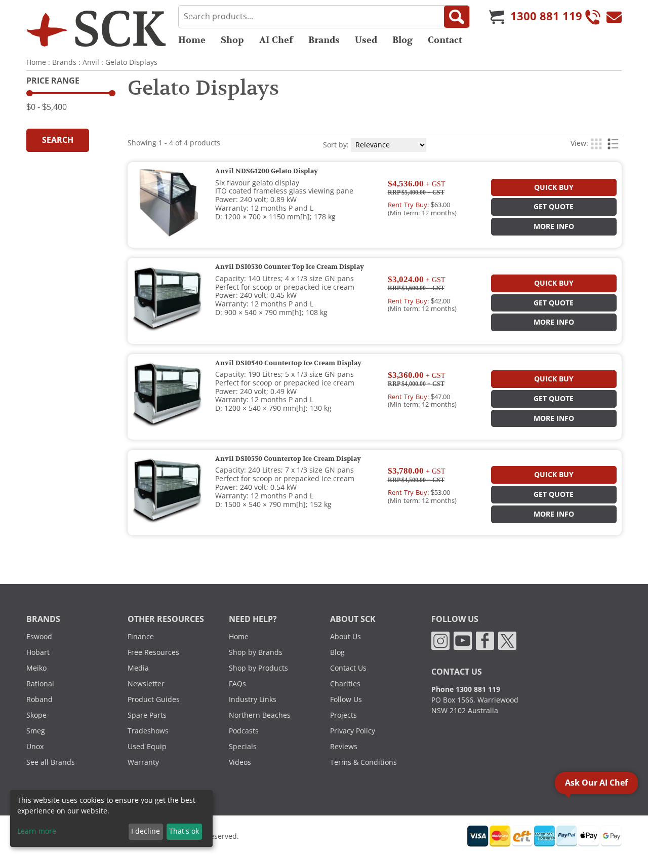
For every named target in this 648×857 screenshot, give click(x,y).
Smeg (35, 731)
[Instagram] (440, 640)
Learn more (36, 831)
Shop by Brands (255, 652)
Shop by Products (258, 668)
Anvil (91, 62)
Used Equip (147, 747)
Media (138, 668)
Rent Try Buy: (408, 205)
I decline (145, 831)
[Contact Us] (614, 16)
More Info (554, 226)
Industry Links (252, 699)
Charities (345, 684)
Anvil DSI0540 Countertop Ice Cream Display (288, 363)
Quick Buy (554, 187)
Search (57, 140)
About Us (345, 637)
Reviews (343, 747)
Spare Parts (147, 715)
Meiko (36, 668)
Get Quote (554, 207)
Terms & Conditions (363, 762)
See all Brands (50, 762)
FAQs (237, 684)
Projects (343, 715)
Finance (141, 637)
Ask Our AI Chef (596, 782)
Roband (39, 699)
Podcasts (244, 731)
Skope (36, 715)
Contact (445, 40)
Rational (40, 684)
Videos (240, 762)
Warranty (143, 762)
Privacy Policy (352, 731)
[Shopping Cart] (496, 16)
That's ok (184, 831)
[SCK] (96, 28)
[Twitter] (507, 640)
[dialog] (111, 818)
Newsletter (146, 684)
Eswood (39, 637)
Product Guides (154, 699)
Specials (243, 747)
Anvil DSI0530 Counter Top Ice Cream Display (289, 266)
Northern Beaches (260, 715)
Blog (402, 40)
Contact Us (348, 668)
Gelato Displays (131, 62)
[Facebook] (485, 640)
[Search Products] (456, 17)
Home (192, 40)
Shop (232, 40)
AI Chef (276, 40)
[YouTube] (463, 640)
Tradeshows (148, 731)
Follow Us (346, 699)
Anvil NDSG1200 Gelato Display (266, 171)
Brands (324, 40)
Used (366, 40)
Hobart (38, 652)
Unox (35, 747)
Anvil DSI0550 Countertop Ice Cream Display (288, 458)
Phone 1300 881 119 (465, 689)
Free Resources (153, 652)
